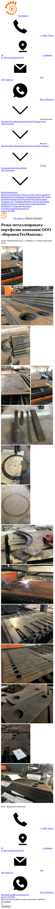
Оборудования (38, 146)
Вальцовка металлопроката (13, 197)
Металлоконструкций (17, 121)
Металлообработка (9, 192)
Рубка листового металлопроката (35, 195)
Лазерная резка (7, 202)
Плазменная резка (33, 197)
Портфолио (6, 206)
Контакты (27, 206)
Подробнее (6, 902)
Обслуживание (7, 170)
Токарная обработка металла (27, 202)
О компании (17, 206)
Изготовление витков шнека (34, 199)
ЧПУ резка (46, 197)
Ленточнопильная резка (11, 199)
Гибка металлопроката (11, 195)
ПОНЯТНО (6, 907)
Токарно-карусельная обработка (32, 204)
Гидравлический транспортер (14, 168)
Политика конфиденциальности (15, 208)
